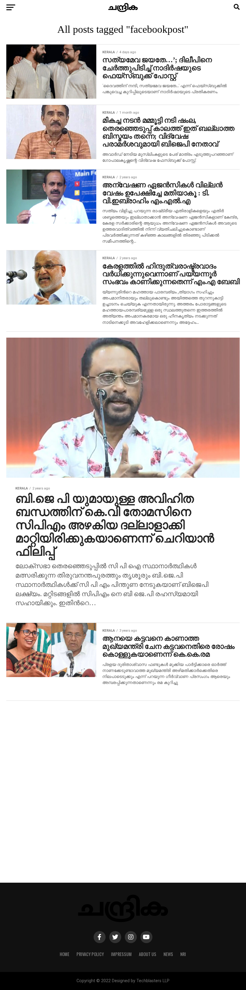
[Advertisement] (122, 795)
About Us (147, 954)
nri (183, 954)
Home (64, 954)
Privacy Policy (90, 954)
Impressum (121, 954)
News (168, 954)
